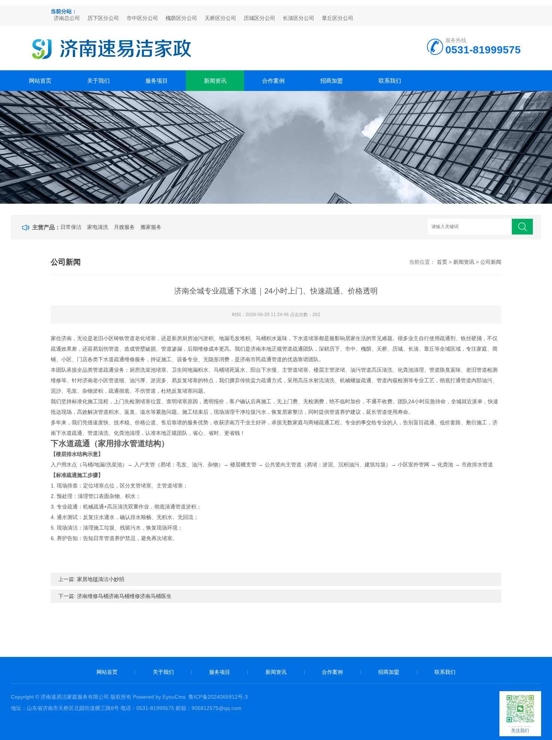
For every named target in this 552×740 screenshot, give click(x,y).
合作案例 (273, 80)
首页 (442, 262)
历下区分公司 (103, 18)
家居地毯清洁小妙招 (100, 579)
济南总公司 (67, 18)
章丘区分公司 (337, 18)
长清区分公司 (298, 18)
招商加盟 (331, 80)
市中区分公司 (142, 18)
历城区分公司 (259, 18)
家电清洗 (97, 227)
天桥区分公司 (220, 18)
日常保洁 (70, 227)
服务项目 (156, 80)
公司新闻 (490, 262)
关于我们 (98, 80)
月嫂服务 (124, 227)
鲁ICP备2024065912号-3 (218, 697)
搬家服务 (150, 227)
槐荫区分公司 (181, 18)
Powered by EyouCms (158, 697)
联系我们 (390, 80)
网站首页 (40, 80)
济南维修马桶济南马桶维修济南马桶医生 (124, 596)
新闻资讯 (215, 80)
